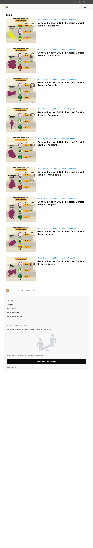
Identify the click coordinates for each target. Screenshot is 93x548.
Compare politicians (46, 361)
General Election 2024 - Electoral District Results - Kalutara (60, 143)
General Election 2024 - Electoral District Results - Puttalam (60, 114)
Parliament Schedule (14, 316)
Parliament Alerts (13, 312)
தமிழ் (79, 2)
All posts (10, 301)
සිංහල (74, 2)
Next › (28, 290)
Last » (35, 290)
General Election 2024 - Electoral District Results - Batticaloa (60, 24)
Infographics (11, 309)
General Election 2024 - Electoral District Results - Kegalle (60, 203)
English (85, 2)
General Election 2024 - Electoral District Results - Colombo (60, 84)
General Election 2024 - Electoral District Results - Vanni (60, 233)
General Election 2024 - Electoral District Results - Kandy (60, 263)
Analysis (10, 305)
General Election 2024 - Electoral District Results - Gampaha (60, 54)
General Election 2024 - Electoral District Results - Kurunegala (60, 173)
